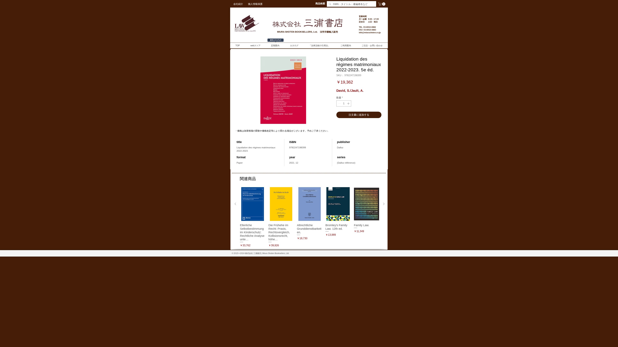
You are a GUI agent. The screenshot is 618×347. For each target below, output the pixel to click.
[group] (309, 217)
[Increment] (348, 104)
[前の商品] (235, 204)
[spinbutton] (343, 104)
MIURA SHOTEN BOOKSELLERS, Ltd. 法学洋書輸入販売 (307, 32)
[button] (382, 4)
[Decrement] (339, 104)
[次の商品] (384, 204)
